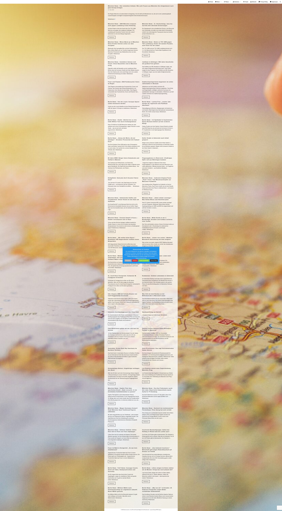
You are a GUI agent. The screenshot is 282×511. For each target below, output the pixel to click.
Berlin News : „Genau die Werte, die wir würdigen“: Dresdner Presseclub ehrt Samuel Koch (123, 139)
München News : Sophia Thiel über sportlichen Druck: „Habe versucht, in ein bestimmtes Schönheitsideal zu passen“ (122, 390)
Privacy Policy (154, 260)
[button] (280, 2)
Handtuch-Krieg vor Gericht (151, 312)
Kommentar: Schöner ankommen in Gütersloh (158, 275)
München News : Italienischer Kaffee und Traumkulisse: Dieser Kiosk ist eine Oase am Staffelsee (123, 199)
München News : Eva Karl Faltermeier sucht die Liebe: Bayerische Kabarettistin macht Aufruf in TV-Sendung (157, 390)
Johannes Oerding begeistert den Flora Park (123, 312)
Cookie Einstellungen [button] (143, 260)
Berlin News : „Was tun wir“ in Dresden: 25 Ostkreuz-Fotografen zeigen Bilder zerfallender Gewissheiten (157, 489)
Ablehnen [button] (135, 260)
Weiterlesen (111, 19)
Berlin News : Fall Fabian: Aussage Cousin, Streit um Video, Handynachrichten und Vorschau (123, 469)
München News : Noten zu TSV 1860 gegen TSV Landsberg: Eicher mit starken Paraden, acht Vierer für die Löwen (157, 43)
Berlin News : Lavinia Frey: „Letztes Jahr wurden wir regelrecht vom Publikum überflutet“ (156, 103)
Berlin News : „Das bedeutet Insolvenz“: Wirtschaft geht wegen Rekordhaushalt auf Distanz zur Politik (157, 449)
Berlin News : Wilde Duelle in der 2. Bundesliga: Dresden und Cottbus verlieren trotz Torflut (157, 219)
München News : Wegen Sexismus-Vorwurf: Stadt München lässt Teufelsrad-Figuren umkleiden (123, 410)
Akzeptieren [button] (127, 260)
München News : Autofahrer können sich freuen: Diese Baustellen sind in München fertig (122, 63)
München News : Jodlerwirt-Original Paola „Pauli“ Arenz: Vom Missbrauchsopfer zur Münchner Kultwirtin (156, 179)
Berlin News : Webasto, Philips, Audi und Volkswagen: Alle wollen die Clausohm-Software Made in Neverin (122, 257)
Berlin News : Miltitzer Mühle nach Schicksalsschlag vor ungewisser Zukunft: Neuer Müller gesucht (123, 489)
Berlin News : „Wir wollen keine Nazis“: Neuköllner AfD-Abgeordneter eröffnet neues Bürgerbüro (123, 239)
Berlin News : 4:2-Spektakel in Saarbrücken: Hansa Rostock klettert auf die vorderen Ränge (157, 121)
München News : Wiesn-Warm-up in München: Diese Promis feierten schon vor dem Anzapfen (123, 43)
